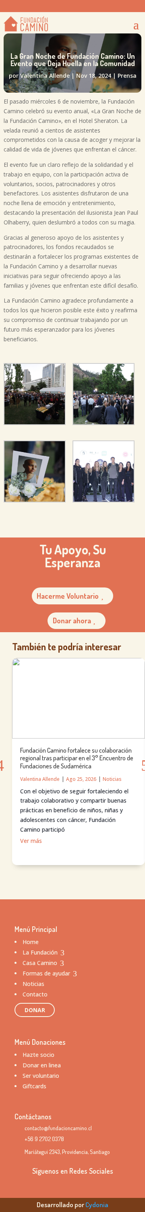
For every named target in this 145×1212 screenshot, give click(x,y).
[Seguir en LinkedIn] (118, 6)
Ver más (31, 841)
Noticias (112, 779)
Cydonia (96, 1204)
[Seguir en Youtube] (134, 6)
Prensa (127, 75)
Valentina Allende (45, 75)
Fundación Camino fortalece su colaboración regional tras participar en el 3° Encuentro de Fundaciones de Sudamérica (76, 758)
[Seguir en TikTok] (86, 6)
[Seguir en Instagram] (70, 6)
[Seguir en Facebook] (102, 6)
